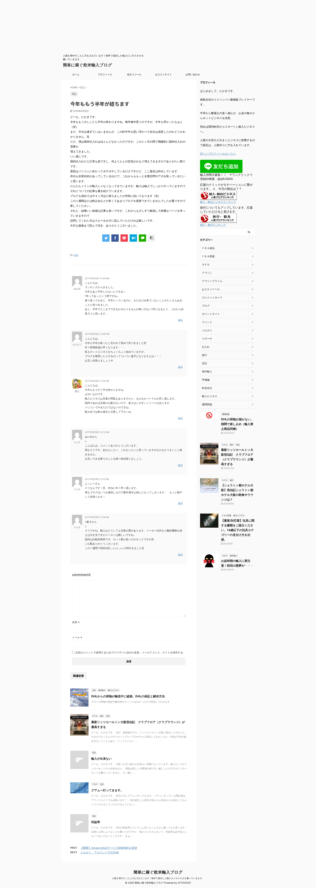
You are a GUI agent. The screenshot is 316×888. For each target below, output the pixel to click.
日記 (76, 255)
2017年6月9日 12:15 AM (97, 479)
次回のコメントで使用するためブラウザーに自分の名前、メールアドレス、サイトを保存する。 (130, 652)
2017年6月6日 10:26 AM (97, 278)
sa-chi (77, 288)
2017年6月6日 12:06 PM (97, 334)
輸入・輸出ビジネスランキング (218, 201)
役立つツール (134, 74)
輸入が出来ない (101, 758)
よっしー (77, 344)
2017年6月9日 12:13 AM (97, 432)
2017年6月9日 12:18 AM (97, 517)
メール (77, 637)
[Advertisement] (109, 25)
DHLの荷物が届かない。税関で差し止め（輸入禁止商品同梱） (237, 424)
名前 (76, 622)
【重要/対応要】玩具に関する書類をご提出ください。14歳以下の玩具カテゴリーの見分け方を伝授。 (237, 530)
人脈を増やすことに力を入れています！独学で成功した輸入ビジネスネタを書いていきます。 (158, 878)
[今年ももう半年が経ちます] (133, 238)
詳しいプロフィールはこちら (218, 153)
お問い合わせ (193, 74)
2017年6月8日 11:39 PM (97, 381)
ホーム (75, 74)
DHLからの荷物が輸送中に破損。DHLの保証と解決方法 (128, 696)
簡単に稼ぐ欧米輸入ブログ (87, 65)
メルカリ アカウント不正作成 (99, 852)
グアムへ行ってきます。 (107, 790)
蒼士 (77, 391)
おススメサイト (163, 74)
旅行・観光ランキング (213, 224)
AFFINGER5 (184, 882)
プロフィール (105, 74)
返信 (180, 319)
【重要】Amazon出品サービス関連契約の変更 (108, 848)
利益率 (95, 822)
